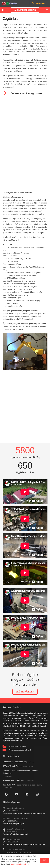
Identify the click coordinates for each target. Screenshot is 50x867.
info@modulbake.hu (14, 839)
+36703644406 (13, 810)
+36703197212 (13, 821)
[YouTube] (16, 794)
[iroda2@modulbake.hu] (5, 829)
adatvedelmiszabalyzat (20, 864)
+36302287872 (13, 831)
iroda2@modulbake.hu (15, 829)
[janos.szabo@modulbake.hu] (5, 818)
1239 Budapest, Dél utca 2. (17, 849)
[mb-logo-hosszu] (9, 3)
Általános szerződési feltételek (20, 750)
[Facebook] (6, 794)
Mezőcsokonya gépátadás (13, 762)
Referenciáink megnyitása (27, 93)
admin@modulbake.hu (15, 808)
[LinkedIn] (27, 794)
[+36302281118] (5, 842)
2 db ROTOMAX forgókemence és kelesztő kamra (22, 785)
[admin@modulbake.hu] (5, 808)
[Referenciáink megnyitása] (7, 93)
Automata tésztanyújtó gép (13, 780)
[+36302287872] (5, 831)
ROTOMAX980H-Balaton (12, 766)
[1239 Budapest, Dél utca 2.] (5, 849)
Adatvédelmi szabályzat (17, 746)
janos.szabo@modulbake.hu (17, 818)
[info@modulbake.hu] (5, 839)
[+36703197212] (5, 821)
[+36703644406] (5, 811)
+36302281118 (12, 842)
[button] (2, 10)
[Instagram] (37, 794)
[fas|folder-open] (6, 746)
